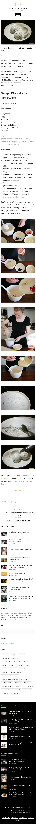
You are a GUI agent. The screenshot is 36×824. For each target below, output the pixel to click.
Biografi (21, 655)
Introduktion (21, 669)
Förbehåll (11, 807)
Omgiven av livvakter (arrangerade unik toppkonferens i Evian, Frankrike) (21, 597)
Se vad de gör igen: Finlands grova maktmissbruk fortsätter (19, 533)
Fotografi (23, 662)
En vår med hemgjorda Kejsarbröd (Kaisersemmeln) (19, 558)
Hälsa (27, 665)
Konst (5, 672)
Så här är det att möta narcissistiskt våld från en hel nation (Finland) (21, 728)
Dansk (29, 807)
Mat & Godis (6, 502)
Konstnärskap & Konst (10, 679)
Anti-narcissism (8, 655)
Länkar (24, 679)
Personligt (19, 686)
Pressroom (21, 810)
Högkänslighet (7, 669)
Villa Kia (14, 693)
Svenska (23, 807)
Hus (19, 665)
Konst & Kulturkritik (18, 672)
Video (5, 693)
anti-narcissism (11, 619)
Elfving (15, 658)
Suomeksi (13, 810)
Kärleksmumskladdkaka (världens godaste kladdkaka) (19, 588)
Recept (15, 502)
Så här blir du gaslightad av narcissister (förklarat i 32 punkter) (21, 743)
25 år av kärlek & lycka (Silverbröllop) (20, 549)
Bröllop (5, 658)
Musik (18, 682)
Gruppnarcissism (8, 665)
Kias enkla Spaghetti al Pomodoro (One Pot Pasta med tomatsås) (21, 566)
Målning (27, 682)
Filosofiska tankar (9, 662)
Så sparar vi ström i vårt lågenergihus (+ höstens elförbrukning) (21, 580)
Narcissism (7, 686)
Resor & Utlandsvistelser (11, 689)
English (17, 807)
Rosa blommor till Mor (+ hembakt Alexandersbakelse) (19, 540)
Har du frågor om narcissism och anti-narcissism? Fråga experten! (20, 720)
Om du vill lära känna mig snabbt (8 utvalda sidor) (20, 712)
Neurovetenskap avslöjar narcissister (20, 736)
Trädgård (27, 689)
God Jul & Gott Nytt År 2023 (17, 573)
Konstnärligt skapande (10, 675)
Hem (5, 807)
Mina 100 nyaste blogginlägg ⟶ (11, 643)
